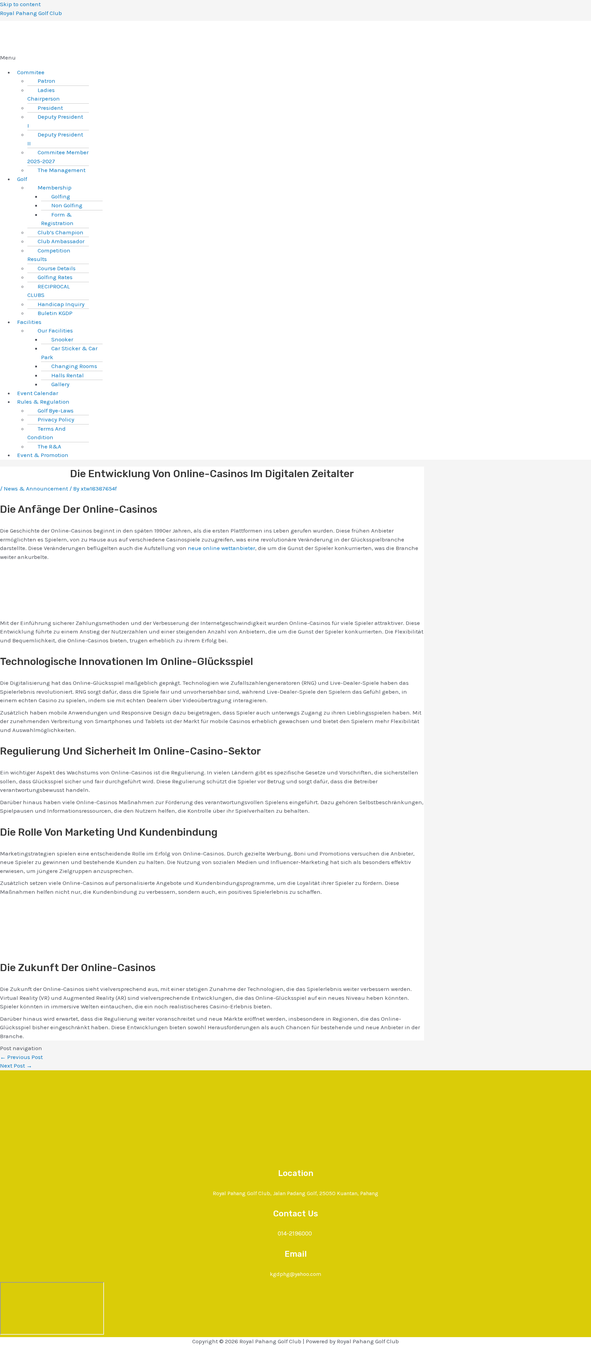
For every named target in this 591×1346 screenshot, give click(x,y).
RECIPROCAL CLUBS (48, 291)
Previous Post (21, 1057)
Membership (54, 187)
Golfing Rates (55, 277)
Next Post (16, 1065)
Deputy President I (55, 121)
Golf (22, 178)
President (50, 107)
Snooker (62, 339)
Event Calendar (37, 393)
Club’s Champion (60, 232)
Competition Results (48, 255)
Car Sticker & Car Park (69, 353)
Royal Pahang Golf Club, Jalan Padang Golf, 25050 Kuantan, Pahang (295, 1193)
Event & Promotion (42, 455)
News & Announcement (36, 488)
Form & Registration (57, 219)
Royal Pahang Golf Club (31, 13)
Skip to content (20, 4)
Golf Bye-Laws (56, 410)
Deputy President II (55, 139)
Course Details (57, 268)
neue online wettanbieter (221, 548)
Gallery (60, 384)
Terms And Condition (46, 433)
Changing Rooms (74, 366)
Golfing (60, 196)
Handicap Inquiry (61, 304)
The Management (62, 170)
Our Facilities (55, 330)
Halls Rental (67, 375)
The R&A (49, 446)
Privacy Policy (56, 419)
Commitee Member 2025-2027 (58, 157)
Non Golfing (66, 205)
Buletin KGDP (55, 313)
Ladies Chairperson (43, 94)
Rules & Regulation (43, 401)
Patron (46, 80)
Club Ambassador (61, 241)
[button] (295, 57)
